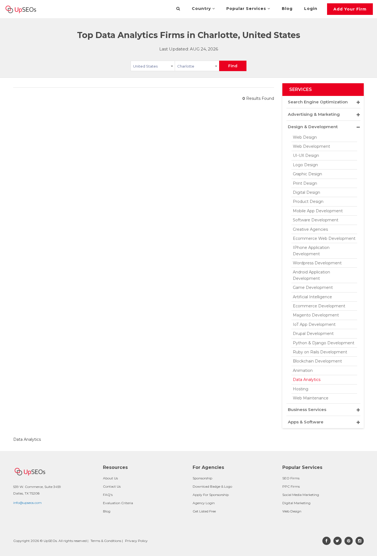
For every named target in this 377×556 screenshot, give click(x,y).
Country (202, 8)
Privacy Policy (136, 541)
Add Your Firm (350, 9)
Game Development (313, 287)
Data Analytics (306, 379)
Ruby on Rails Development (320, 352)
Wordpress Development (317, 262)
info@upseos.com (27, 503)
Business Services (307, 409)
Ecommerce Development (319, 305)
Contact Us (112, 486)
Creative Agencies (310, 229)
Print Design (305, 183)
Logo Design (305, 164)
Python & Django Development (323, 342)
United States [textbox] (145, 66)
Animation (303, 370)
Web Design (305, 137)
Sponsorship (202, 478)
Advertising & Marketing (314, 114)
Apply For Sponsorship (211, 495)
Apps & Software (305, 422)
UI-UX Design (306, 155)
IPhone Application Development (311, 250)
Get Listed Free (204, 511)
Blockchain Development (317, 361)
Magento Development (316, 315)
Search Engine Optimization (318, 101)
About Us (110, 478)
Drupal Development (313, 333)
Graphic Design (307, 173)
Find (232, 65)
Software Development (315, 219)
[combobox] (153, 67)
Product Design (308, 201)
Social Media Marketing (300, 495)
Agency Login (204, 503)
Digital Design (306, 192)
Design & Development (313, 126)
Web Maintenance (310, 398)
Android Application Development (311, 275)
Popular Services (246, 8)
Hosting (300, 388)
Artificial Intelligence (312, 296)
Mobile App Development (318, 210)
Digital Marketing (296, 503)
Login (310, 8)
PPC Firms (291, 486)
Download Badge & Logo (212, 486)
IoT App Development (314, 324)
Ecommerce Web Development (324, 238)
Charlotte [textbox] (185, 66)
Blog (287, 8)
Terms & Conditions (106, 541)
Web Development (311, 146)
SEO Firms (290, 478)
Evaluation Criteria (118, 503)
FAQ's (108, 495)
